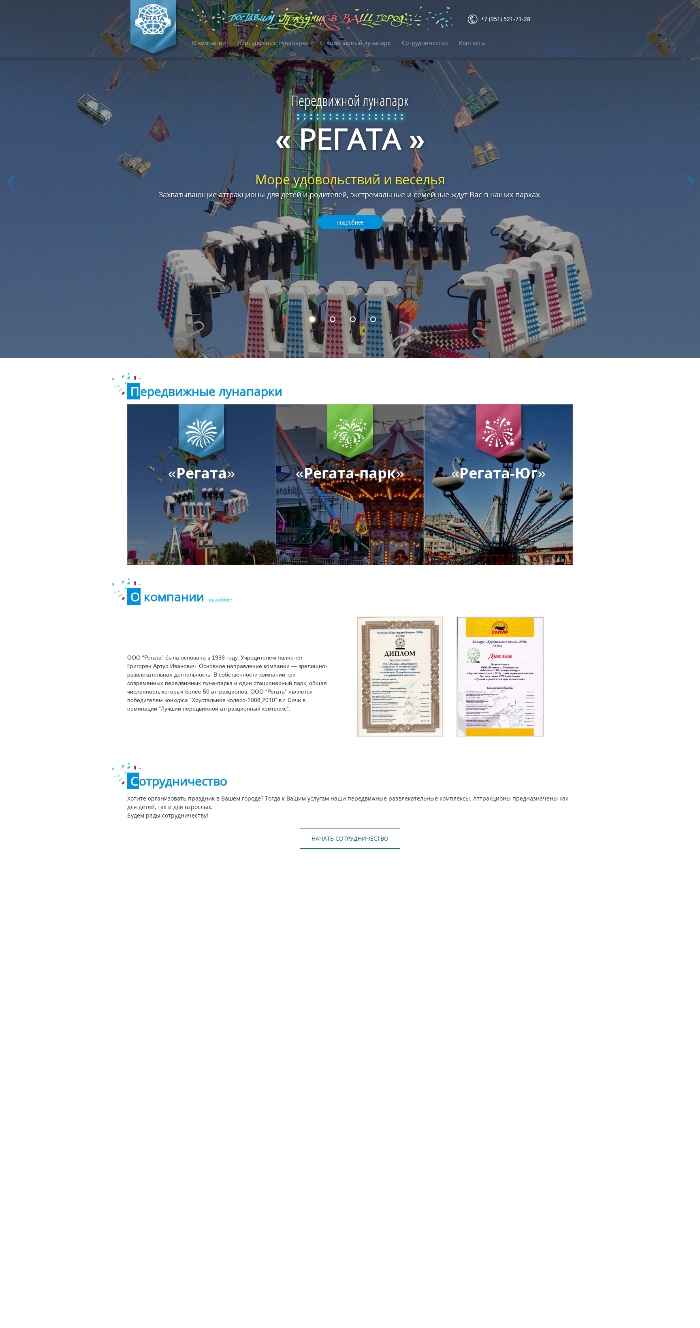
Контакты (472, 43)
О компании (209, 43)
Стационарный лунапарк (355, 43)
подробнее (350, 222)
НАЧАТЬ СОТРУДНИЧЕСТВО (350, 838)
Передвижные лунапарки (273, 43)
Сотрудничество (425, 43)
